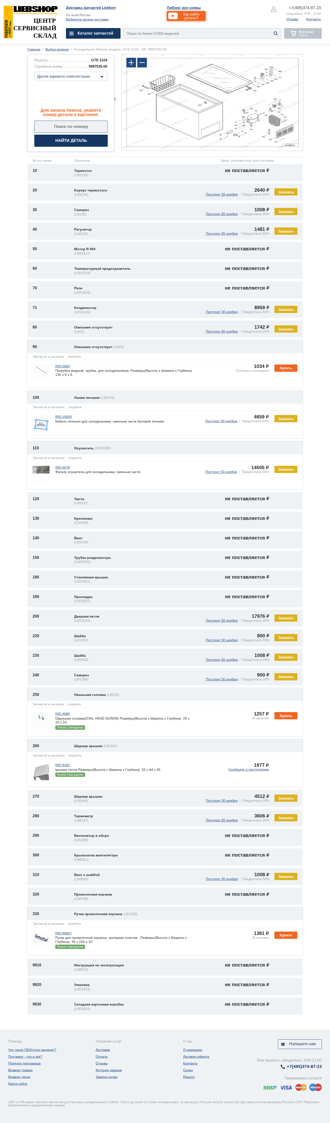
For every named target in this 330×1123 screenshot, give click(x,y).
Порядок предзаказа (24, 1063)
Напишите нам (302, 1044)
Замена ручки (106, 1077)
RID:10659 (63, 417)
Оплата (102, 1056)
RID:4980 (62, 714)
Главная (33, 49)
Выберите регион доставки (87, 19)
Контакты (313, 19)
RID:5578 (62, 467)
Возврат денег (19, 1077)
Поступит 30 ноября (222, 194)
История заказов (109, 1070)
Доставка (103, 1050)
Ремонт (189, 1077)
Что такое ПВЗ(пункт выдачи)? (32, 1050)
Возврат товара (20, 1070)
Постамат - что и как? (25, 1056)
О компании (192, 1050)
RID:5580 (62, 366)
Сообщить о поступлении (249, 769)
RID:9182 (62, 765)
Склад (188, 1070)
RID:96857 (63, 933)
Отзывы (292, 19)
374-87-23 (305, 8)
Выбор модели (57, 49)
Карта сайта (17, 1084)
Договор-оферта (196, 1056)
